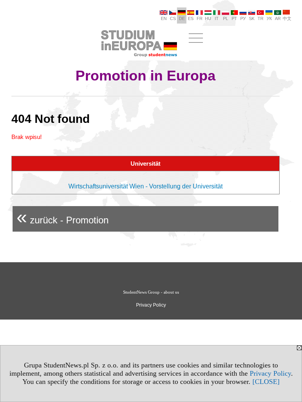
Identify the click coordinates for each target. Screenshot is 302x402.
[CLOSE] (266, 382)
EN (164, 18)
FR (200, 18)
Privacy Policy (270, 373)
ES (190, 18)
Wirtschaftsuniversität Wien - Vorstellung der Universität (145, 186)
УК (269, 18)
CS (173, 18)
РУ (243, 18)
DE (182, 18)
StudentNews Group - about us (151, 292)
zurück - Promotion (63, 216)
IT (217, 18)
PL (225, 18)
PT (234, 18)
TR (260, 18)
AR (278, 18)
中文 (287, 18)
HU (208, 18)
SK (251, 18)
